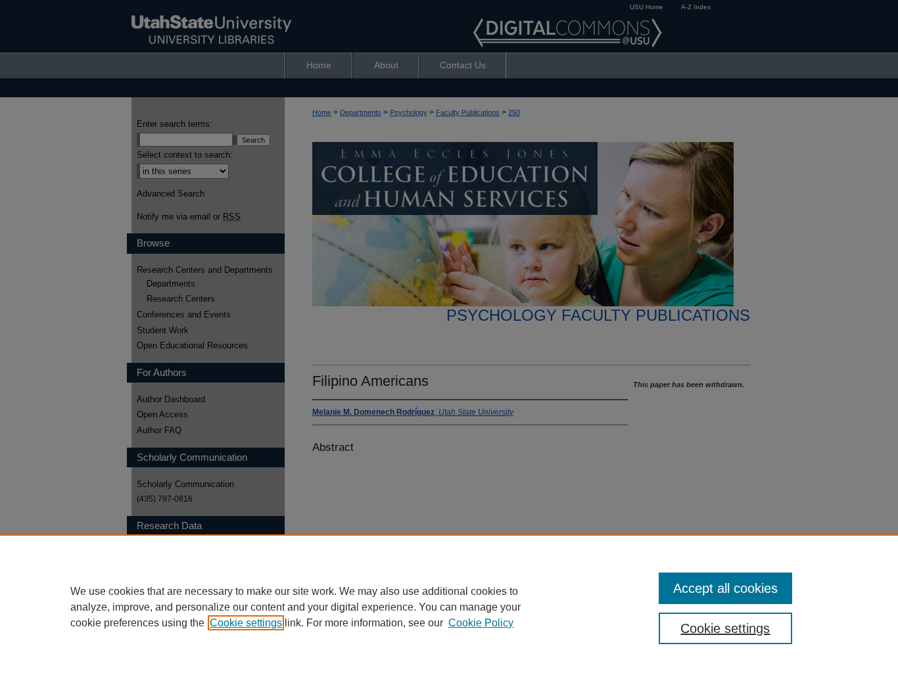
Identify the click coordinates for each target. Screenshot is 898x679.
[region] (449, 606)
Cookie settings (246, 622)
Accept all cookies (725, 588)
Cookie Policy (480, 622)
